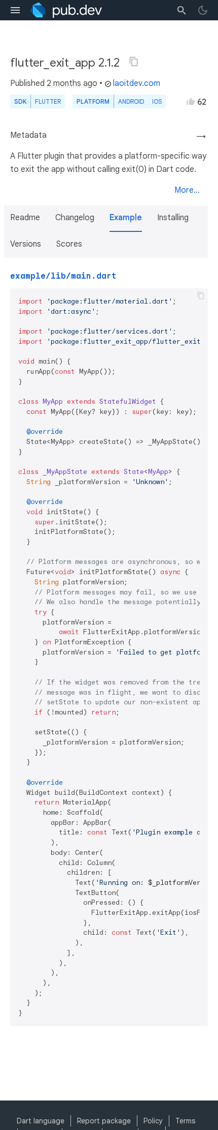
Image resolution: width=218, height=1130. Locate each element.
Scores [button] (69, 244)
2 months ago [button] (72, 83)
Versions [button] (25, 244)
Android (131, 101)
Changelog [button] (74, 218)
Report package (104, 1120)
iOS (157, 101)
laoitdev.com (136, 83)
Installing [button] (173, 218)
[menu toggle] (15, 10)
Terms (185, 1120)
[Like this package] (190, 101)
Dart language (40, 1120)
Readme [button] (25, 218)
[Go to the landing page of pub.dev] (66, 10)
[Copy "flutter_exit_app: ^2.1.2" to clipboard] (134, 61)
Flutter (48, 101)
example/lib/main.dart (63, 276)
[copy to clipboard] (201, 295)
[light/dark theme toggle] (203, 10)
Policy (153, 1120)
